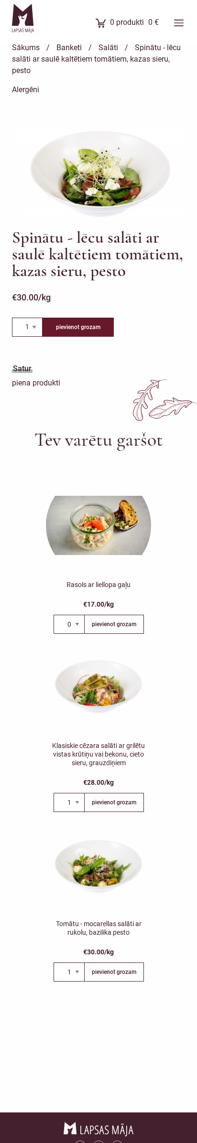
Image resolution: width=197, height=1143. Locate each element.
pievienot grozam (78, 327)
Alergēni (25, 89)
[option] (101, 173)
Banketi (69, 47)
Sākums (26, 47)
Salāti (108, 47)
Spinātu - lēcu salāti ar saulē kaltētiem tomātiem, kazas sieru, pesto (96, 59)
